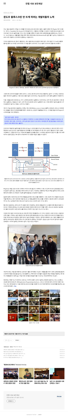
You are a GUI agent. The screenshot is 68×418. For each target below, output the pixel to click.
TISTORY (34, 414)
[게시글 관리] (11, 340)
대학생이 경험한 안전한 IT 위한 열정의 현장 (13, 349)
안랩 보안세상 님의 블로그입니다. (15, 397)
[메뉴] (4, 3)
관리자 (39, 414)
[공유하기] (9, 340)
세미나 (11, 346)
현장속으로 (6, 346)
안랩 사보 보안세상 (34, 3)
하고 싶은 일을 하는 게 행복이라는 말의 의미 (13, 353)
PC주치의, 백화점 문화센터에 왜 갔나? (12, 357)
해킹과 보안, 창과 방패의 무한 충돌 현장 (12, 351)
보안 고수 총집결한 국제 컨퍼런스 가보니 (12, 355)
